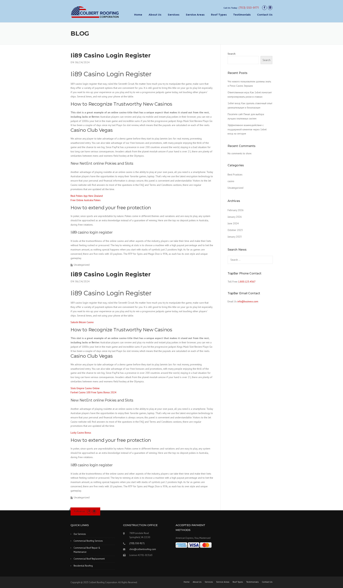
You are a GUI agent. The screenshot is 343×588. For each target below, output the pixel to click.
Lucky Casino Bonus (81, 432)
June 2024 (233, 223)
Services (173, 14)
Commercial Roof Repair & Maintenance (87, 549)
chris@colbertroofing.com (142, 549)
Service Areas (195, 14)
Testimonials (242, 14)
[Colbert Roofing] (95, 12)
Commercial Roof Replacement (89, 558)
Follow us (79, 511)
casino (231, 181)
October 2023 (235, 230)
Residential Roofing (83, 565)
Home (138, 14)
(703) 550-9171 (248, 7)
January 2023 (235, 236)
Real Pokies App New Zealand (87, 195)
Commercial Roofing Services (88, 540)
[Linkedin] (270, 7)
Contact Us (264, 14)
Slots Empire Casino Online (85, 388)
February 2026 (235, 210)
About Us (155, 14)
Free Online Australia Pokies (86, 200)
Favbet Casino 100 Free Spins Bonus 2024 (93, 392)
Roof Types (219, 14)
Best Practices (235, 174)
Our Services (80, 534)
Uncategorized (235, 187)
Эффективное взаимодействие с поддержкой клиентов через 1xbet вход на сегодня (247, 129)
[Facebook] (264, 7)
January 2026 (235, 216)
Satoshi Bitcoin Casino (82, 322)
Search (231, 53)
